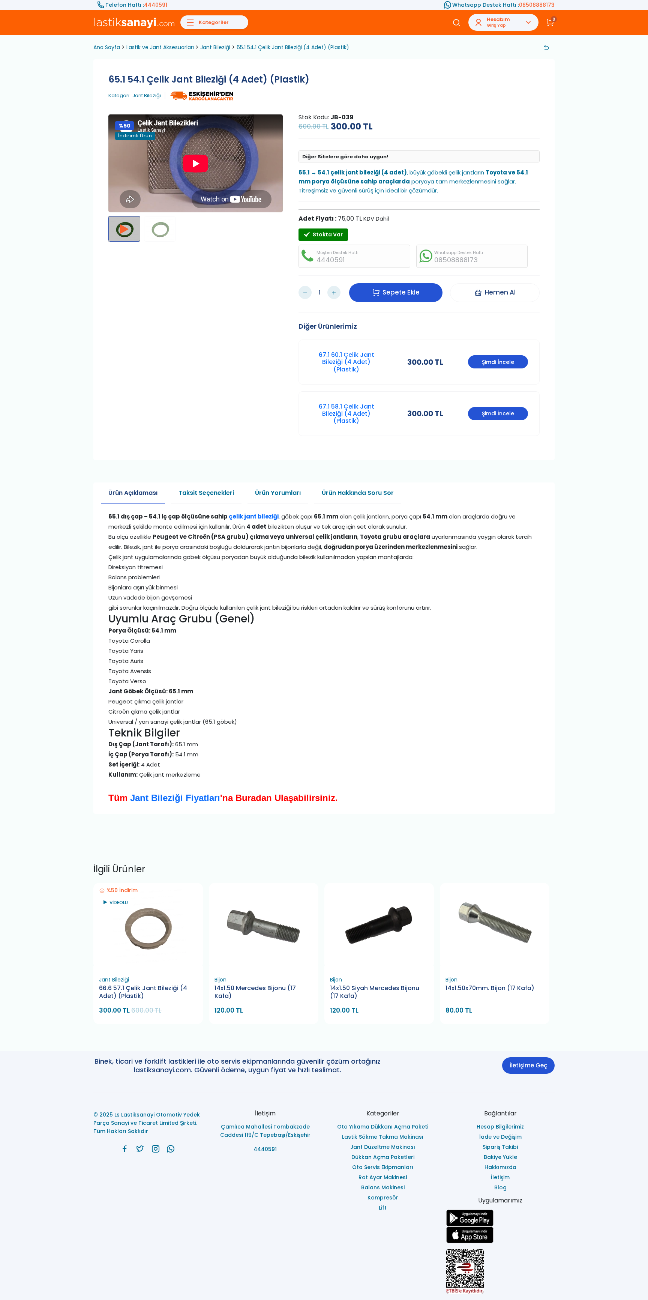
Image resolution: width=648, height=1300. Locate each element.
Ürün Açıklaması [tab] (133, 492)
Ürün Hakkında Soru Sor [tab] (358, 492)
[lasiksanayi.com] (124, 1148)
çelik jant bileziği (254, 516)
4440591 (155, 5)
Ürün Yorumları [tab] (278, 492)
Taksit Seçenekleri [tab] (206, 492)
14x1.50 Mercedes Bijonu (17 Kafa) (255, 992)
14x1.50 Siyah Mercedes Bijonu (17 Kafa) (374, 992)
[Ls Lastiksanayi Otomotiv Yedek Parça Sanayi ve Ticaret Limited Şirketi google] (500, 1218)
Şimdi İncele (498, 362)
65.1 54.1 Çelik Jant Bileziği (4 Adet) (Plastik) (293, 47)
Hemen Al (500, 292)
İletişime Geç (528, 1065)
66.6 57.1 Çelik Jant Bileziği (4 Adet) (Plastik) (143, 992)
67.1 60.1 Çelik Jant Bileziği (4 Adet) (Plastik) (346, 361)
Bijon (220, 979)
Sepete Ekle (401, 292)
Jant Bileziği (215, 47)
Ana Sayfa (106, 47)
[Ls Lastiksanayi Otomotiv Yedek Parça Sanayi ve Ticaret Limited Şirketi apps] (500, 1234)
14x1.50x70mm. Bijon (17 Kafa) (490, 988)
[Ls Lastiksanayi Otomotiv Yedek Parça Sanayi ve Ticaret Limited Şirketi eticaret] (500, 1271)
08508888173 (537, 5)
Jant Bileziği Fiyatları (175, 798)
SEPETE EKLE (151, 963)
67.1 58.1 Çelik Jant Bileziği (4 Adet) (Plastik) (346, 413)
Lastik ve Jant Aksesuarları (160, 47)
